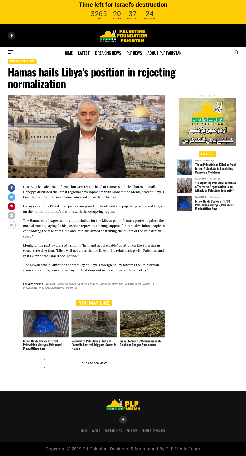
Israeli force (67, 284)
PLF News (134, 53)
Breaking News (108, 53)
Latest (84, 53)
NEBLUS (149, 284)
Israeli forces (89, 284)
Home (68, 53)
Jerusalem (134, 284)
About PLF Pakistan (164, 53)
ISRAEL (51, 284)
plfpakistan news (52, 288)
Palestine (31, 288)
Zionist (72, 288)
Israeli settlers (112, 284)
